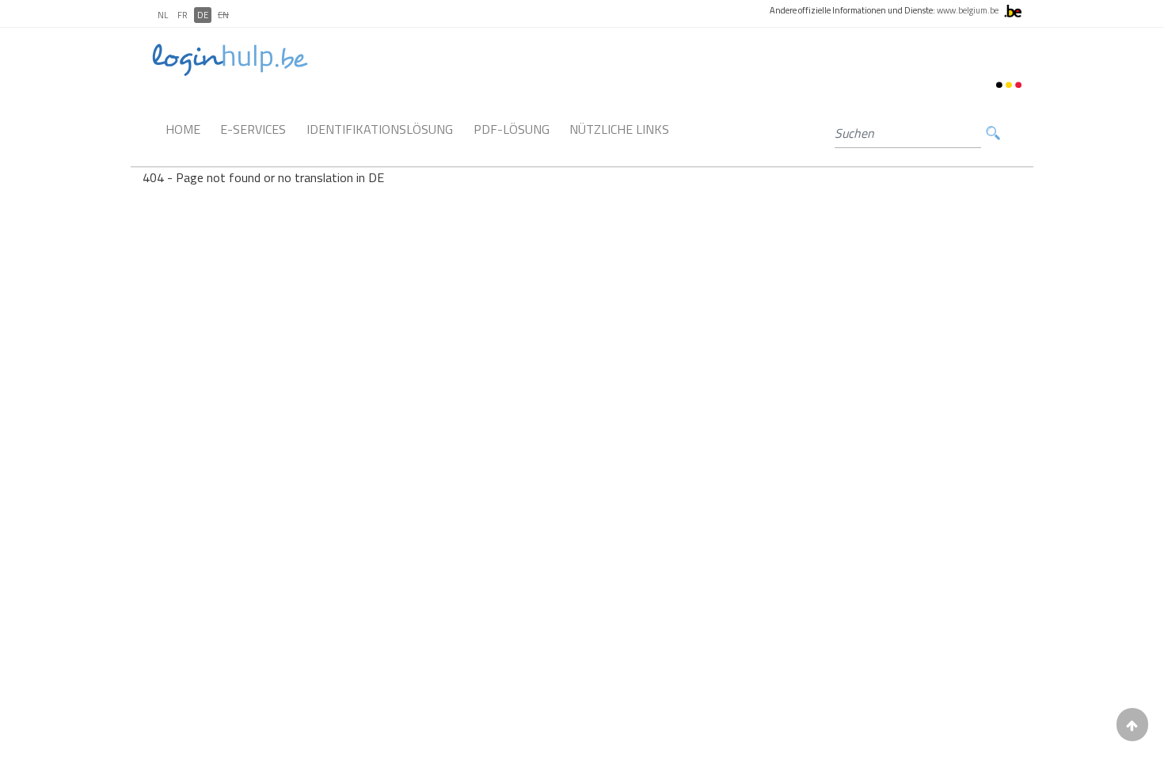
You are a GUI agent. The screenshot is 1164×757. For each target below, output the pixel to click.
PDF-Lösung (512, 129)
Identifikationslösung (379, 129)
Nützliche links (619, 129)
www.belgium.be (968, 10)
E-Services (253, 129)
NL (163, 15)
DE (202, 15)
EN (223, 15)
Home (182, 129)
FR (182, 15)
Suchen (993, 133)
